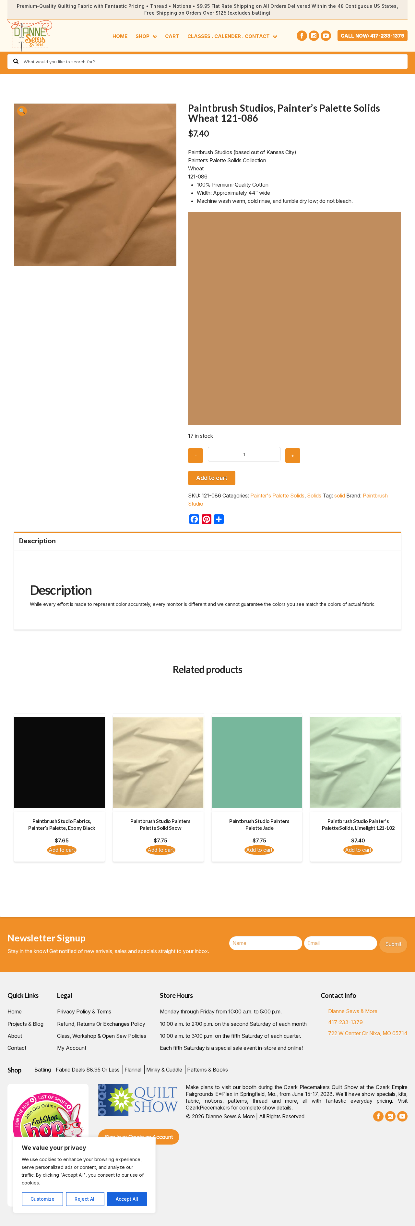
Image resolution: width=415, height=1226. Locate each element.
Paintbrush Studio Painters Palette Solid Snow (160, 824)
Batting (42, 1069)
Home (120, 36)
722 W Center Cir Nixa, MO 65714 (368, 1033)
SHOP (142, 36)
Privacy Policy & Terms (84, 1011)
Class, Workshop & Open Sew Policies (101, 1036)
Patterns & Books (207, 1069)
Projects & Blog (25, 1024)
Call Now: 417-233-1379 (372, 35)
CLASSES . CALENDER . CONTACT (228, 36)
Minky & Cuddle (164, 1069)
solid (339, 495)
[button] (22, 111)
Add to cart (211, 477)
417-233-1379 (345, 1022)
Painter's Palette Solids (277, 495)
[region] (84, 1175)
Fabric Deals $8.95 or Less (88, 1069)
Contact (16, 1048)
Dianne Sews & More (352, 1011)
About (14, 1036)
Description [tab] (37, 541)
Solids (314, 495)
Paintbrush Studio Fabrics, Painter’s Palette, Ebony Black (61, 824)
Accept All (127, 1199)
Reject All (85, 1199)
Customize (42, 1199)
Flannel (132, 1069)
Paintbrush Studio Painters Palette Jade (259, 824)
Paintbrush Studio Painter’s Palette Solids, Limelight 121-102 (358, 824)
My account (71, 1048)
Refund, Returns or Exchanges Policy (101, 1024)
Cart (172, 36)
